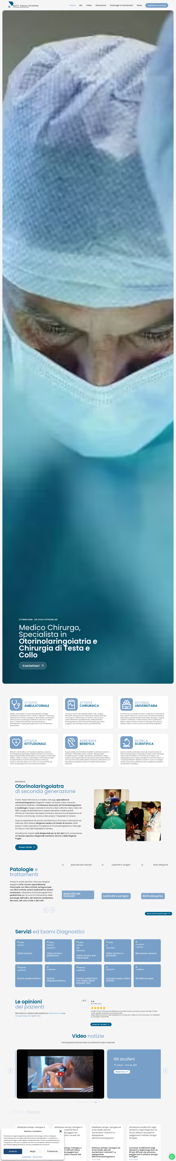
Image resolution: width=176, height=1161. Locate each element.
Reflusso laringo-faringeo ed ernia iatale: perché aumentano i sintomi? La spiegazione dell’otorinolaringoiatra (106, 1152)
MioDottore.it (55, 1013)
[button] (60, 1131)
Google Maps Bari (23, 1015)
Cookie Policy (26, 1157)
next (52, 909)
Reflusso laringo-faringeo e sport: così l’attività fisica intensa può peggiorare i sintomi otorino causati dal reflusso (68, 1152)
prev (45, 909)
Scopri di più (25, 847)
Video (89, 5)
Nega (32, 1151)
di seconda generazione (45, 789)
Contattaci (31, 666)
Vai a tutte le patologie (157, 914)
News (139, 5)
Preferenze (52, 1151)
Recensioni (101, 5)
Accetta (13, 1151)
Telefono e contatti (156, 5)
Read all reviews (99, 1024)
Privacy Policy (37, 1157)
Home (73, 5)
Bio (80, 5)
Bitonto (37, 1015)
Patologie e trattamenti (121, 5)
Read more (119, 1084)
